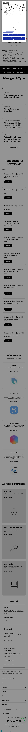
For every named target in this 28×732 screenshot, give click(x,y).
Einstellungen (14, 42)
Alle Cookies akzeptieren (14, 34)
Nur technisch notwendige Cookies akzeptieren (14, 38)
